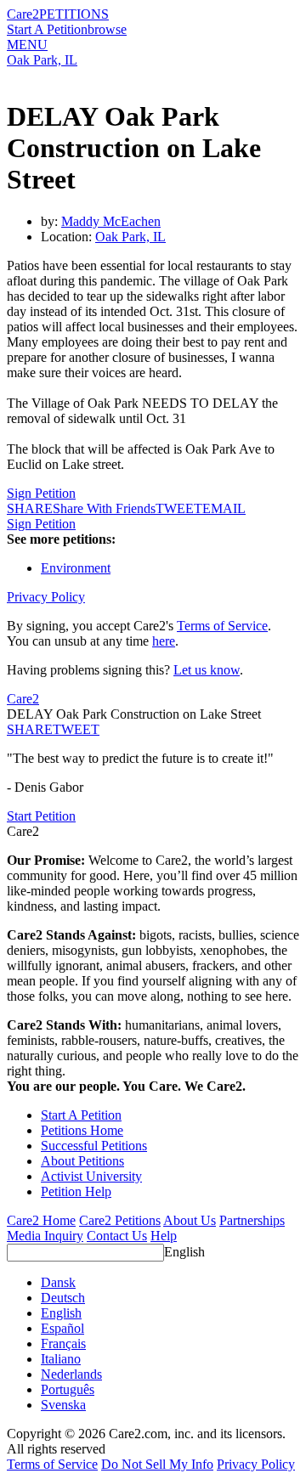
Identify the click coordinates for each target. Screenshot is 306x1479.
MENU (27, 44)
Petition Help (76, 1191)
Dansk (58, 1282)
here (163, 641)
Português (67, 1389)
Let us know (206, 670)
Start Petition (41, 816)
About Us (189, 1220)
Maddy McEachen (111, 221)
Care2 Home (41, 1220)
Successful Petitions (94, 1145)
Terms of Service (222, 625)
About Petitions (82, 1161)
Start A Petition (47, 29)
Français (63, 1343)
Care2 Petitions (120, 1220)
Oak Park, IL (42, 60)
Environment (75, 568)
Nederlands (71, 1374)
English (184, 1252)
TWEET (179, 508)
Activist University (91, 1176)
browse (107, 29)
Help (163, 1235)
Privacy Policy (46, 597)
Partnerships (252, 1220)
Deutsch (63, 1297)
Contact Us (117, 1235)
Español (62, 1328)
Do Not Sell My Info (157, 1464)
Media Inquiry (45, 1235)
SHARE (30, 729)
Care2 (23, 14)
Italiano (61, 1359)
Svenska (63, 1404)
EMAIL (224, 508)
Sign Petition (41, 493)
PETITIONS (74, 14)
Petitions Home (82, 1130)
